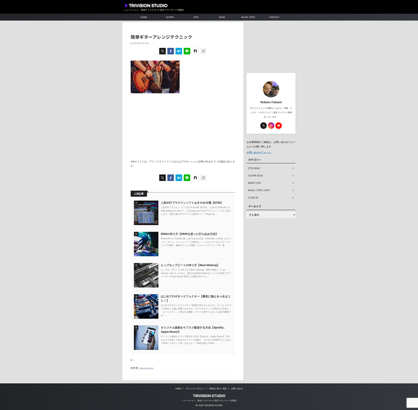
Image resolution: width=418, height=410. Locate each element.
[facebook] (170, 51)
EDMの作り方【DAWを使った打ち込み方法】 (189, 234)
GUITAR (170, 17)
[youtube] (278, 125)
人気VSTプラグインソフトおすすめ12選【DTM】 (192, 202)
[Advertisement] (183, 124)
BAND (222, 17)
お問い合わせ (237, 388)
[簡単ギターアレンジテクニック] (179, 51)
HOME (143, 17)
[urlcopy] (203, 51)
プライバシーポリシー (195, 388)
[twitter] (162, 51)
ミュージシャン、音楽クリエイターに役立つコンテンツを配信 (209, 400)
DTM (195, 17)
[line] (187, 51)
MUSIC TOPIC (248, 17)
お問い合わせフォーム (259, 152)
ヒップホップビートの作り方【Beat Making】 (190, 265)
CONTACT (274, 17)
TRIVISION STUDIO (209, 396)
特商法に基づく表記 (218, 388)
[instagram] (271, 125)
